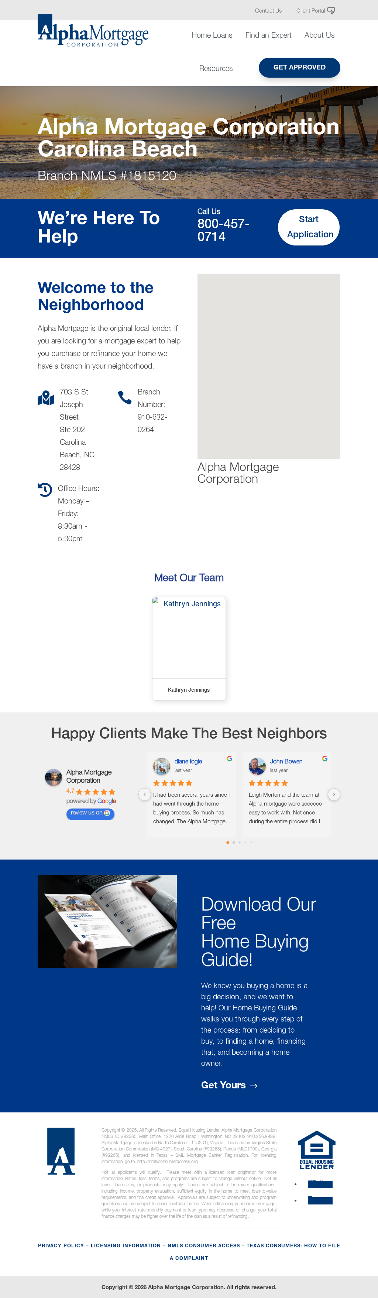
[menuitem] (271, 11)
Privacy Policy (61, 1246)
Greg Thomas (194, 762)
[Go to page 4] (251, 842)
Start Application (310, 228)
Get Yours (223, 1086)
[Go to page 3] (245, 843)
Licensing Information (126, 1246)
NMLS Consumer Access (204, 1246)
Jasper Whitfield (292, 762)
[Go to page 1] (233, 842)
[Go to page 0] (227, 842)
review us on (87, 813)
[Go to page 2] (239, 842)
